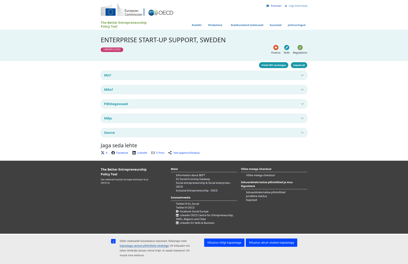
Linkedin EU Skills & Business (197, 223)
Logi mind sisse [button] (298, 6)
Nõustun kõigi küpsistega (224, 242)
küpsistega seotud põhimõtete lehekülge (144, 245)
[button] (105, 153)
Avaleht (197, 25)
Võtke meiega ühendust (260, 175)
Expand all (299, 65)
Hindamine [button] (215, 25)
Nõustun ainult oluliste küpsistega (271, 242)
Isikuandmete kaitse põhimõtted (265, 192)
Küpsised (251, 200)
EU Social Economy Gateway (193, 179)
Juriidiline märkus (256, 196)
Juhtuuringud (296, 25)
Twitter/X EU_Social (187, 203)
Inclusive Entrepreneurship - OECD (197, 190)
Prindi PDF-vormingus (274, 65)
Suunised (275, 25)
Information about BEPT (190, 175)
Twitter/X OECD (185, 207)
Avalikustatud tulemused (247, 25)
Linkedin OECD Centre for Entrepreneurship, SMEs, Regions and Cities (204, 217)
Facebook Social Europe (194, 211)
